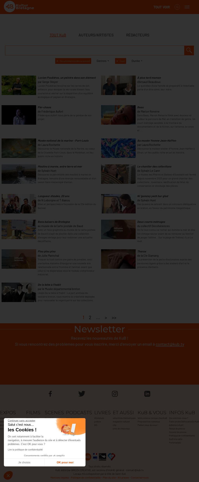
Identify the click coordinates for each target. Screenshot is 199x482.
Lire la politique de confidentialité (25, 449)
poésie (97, 421)
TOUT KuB (58, 35)
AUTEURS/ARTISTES (96, 35)
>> (114, 317)
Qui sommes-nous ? (178, 418)
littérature (99, 418)
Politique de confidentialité (182, 435)
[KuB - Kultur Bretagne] (19, 7)
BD (95, 425)
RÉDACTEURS (137, 35)
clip (114, 425)
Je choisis (24, 462)
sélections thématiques (124, 418)
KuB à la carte (175, 439)
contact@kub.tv (170, 344)
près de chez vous (121, 428)
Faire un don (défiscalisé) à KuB (184, 421)
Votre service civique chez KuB (152, 418)
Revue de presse (177, 428)
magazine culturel (121, 421)
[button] (8, 475)
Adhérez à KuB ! (176, 425)
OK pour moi (65, 462)
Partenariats (175, 442)
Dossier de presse (177, 432)
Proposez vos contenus (149, 421)
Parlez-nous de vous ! (148, 425)
